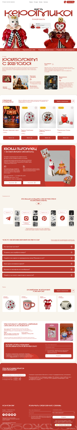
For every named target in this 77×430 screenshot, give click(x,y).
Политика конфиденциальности (31, 428)
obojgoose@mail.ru (14, 356)
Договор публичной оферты (47, 428)
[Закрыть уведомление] (73, 420)
